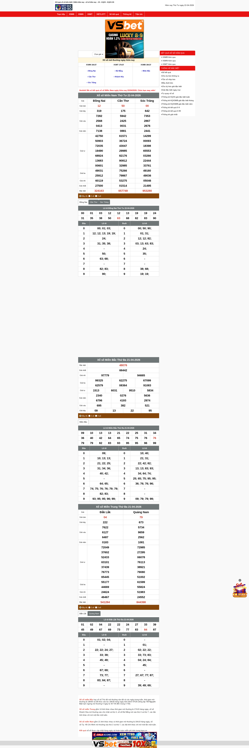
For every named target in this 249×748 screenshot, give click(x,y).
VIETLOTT (100, 14)
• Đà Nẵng (119, 71)
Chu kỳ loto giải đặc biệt (172, 86)
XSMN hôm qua (169, 61)
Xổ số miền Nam (86, 722)
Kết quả (82, 730)
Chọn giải (97, 54)
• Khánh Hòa (119, 77)
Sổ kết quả (114, 14)
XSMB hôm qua (168, 57)
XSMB (71, 14)
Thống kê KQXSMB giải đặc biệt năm (177, 104)
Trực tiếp (61, 14)
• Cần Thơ (91, 77)
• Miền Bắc (146, 71)
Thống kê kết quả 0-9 (171, 107)
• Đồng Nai (91, 71)
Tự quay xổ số (168, 93)
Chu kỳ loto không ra (170, 76)
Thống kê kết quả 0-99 (171, 111)
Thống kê (127, 14)
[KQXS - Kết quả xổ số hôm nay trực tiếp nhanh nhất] (63, 10)
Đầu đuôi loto (167, 83)
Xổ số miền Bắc (86, 700)
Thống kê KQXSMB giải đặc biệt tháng (178, 100)
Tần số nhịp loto (168, 79)
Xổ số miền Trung (87, 709)
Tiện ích (139, 14)
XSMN (80, 14)
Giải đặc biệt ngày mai (171, 90)
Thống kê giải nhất (169, 114)
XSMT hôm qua (168, 64)
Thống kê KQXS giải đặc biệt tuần (176, 97)
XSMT (89, 14)
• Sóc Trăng (91, 83)
